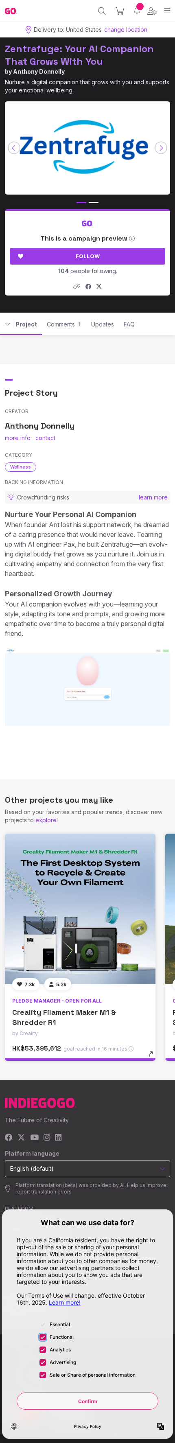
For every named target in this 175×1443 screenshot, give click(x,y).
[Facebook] (9, 1138)
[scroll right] (161, 148)
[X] (21, 1138)
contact (45, 437)
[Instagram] (47, 1138)
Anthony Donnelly (39, 71)
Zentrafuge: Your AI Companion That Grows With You (79, 55)
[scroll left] (14, 148)
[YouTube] (34, 1138)
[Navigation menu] (167, 10)
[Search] (102, 11)
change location (125, 29)
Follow (88, 256)
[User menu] (152, 11)
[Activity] (137, 10)
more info (18, 437)
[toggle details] (153, 1056)
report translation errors (43, 1192)
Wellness (20, 467)
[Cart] (120, 11)
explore (46, 820)
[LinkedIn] (58, 1138)
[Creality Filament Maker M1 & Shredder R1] (80, 909)
